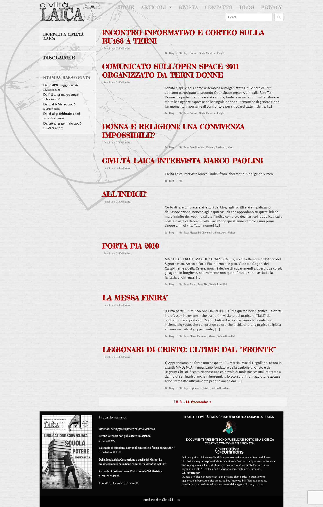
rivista (231, 232)
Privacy (271, 7)
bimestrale (219, 232)
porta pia (202, 284)
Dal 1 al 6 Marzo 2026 (59, 104)
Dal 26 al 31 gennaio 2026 (62, 123)
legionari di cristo (199, 388)
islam (230, 147)
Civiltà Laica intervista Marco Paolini (182, 160)
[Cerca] (278, 17)
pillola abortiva (207, 53)
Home (127, 7)
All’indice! (124, 194)
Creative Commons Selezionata (229, 443)
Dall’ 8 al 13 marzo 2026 (61, 94)
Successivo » (201, 402)
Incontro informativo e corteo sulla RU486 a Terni (183, 36)
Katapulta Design (260, 417)
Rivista (188, 7)
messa (212, 336)
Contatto (218, 7)
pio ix (192, 284)
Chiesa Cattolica (198, 336)
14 (187, 402)
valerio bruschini (218, 284)
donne (193, 53)
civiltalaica (124, 48)
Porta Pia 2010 (130, 246)
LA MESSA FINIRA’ (135, 297)
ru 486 (220, 53)
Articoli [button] (154, 7)
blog (171, 53)
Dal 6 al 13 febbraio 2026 (61, 113)
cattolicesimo (197, 147)
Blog (246, 7)
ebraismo (220, 147)
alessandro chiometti (201, 232)
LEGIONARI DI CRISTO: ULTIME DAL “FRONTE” (189, 349)
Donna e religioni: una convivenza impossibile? (173, 130)
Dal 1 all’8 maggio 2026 (60, 85)
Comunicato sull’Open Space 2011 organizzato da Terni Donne (170, 70)
